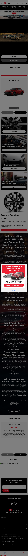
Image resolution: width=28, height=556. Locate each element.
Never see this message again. (9, 290)
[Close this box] (27, 264)
